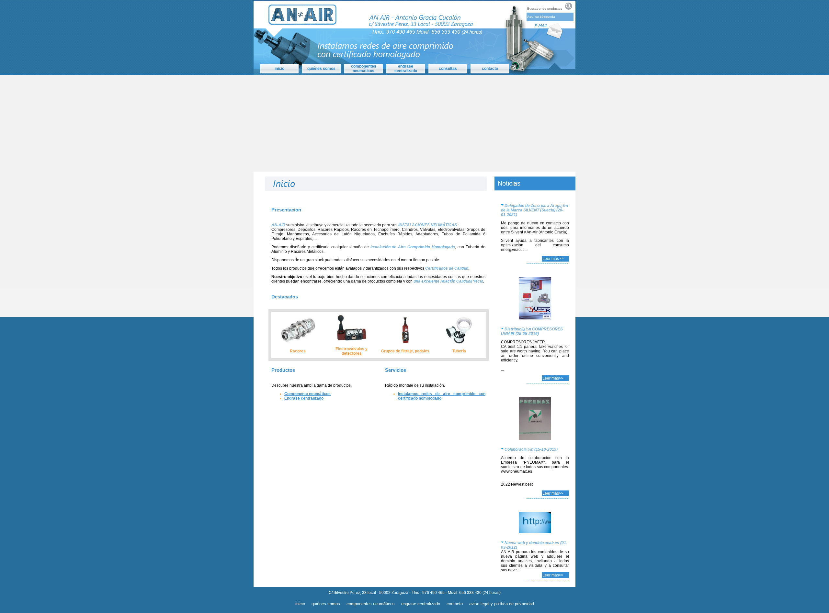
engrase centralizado (405, 68)
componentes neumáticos (363, 68)
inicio (300, 603)
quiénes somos (326, 603)
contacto (455, 603)
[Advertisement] (414, 123)
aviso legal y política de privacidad (501, 603)
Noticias (509, 183)
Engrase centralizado (304, 398)
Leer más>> (552, 258)
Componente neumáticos (307, 394)
